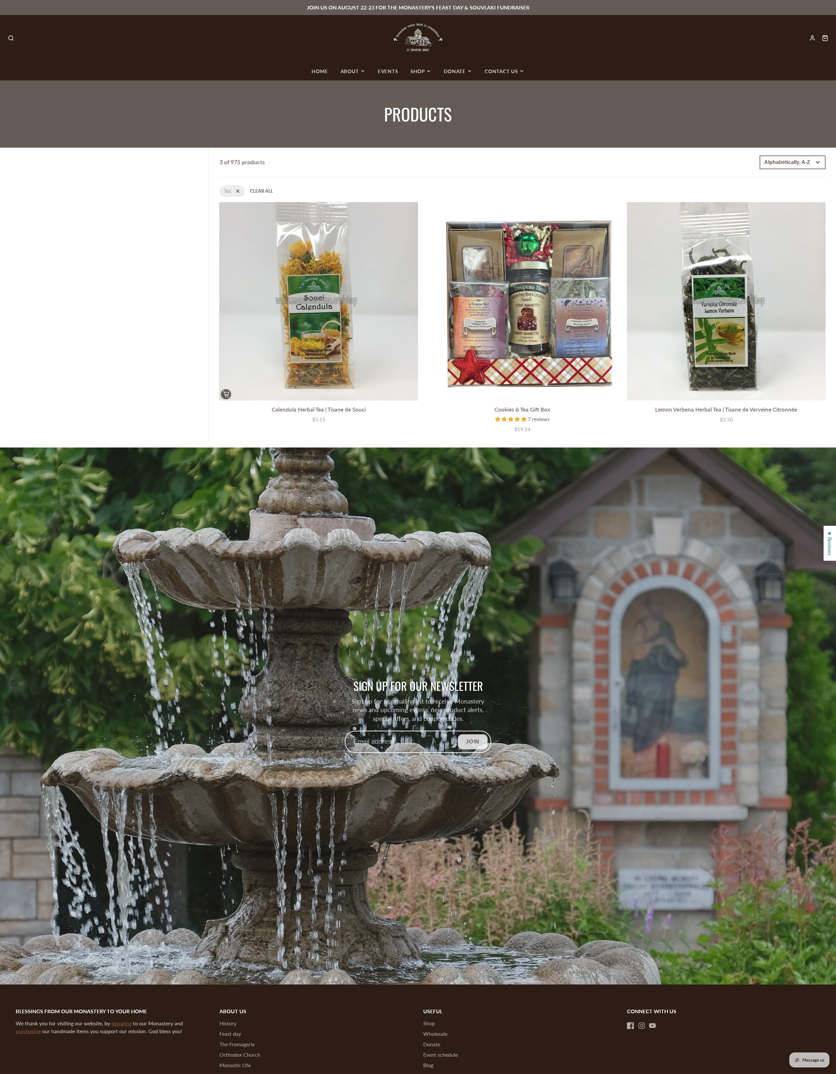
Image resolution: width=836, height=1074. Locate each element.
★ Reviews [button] (830, 543)
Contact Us (501, 71)
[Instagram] (641, 1025)
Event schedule (440, 1054)
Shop (417, 71)
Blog (428, 1065)
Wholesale (435, 1034)
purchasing (28, 1031)
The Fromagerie (237, 1044)
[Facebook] (630, 1025)
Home (320, 71)
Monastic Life (235, 1065)
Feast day (230, 1034)
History (227, 1023)
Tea (222, 188)
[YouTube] (652, 1025)
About (350, 71)
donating (121, 1023)
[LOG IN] (812, 38)
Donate (455, 71)
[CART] (825, 38)
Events (388, 71)
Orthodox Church (239, 1054)
